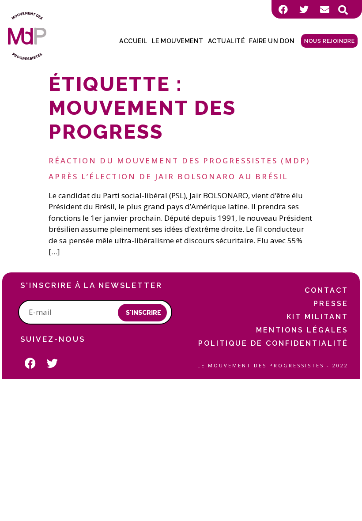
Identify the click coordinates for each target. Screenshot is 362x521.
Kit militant (317, 317)
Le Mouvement (178, 41)
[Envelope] (324, 9)
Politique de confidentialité (273, 343)
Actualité (226, 41)
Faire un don (271, 41)
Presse (330, 303)
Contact (326, 290)
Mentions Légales (302, 330)
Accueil (133, 41)
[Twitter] (303, 9)
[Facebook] (283, 9)
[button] (343, 10)
